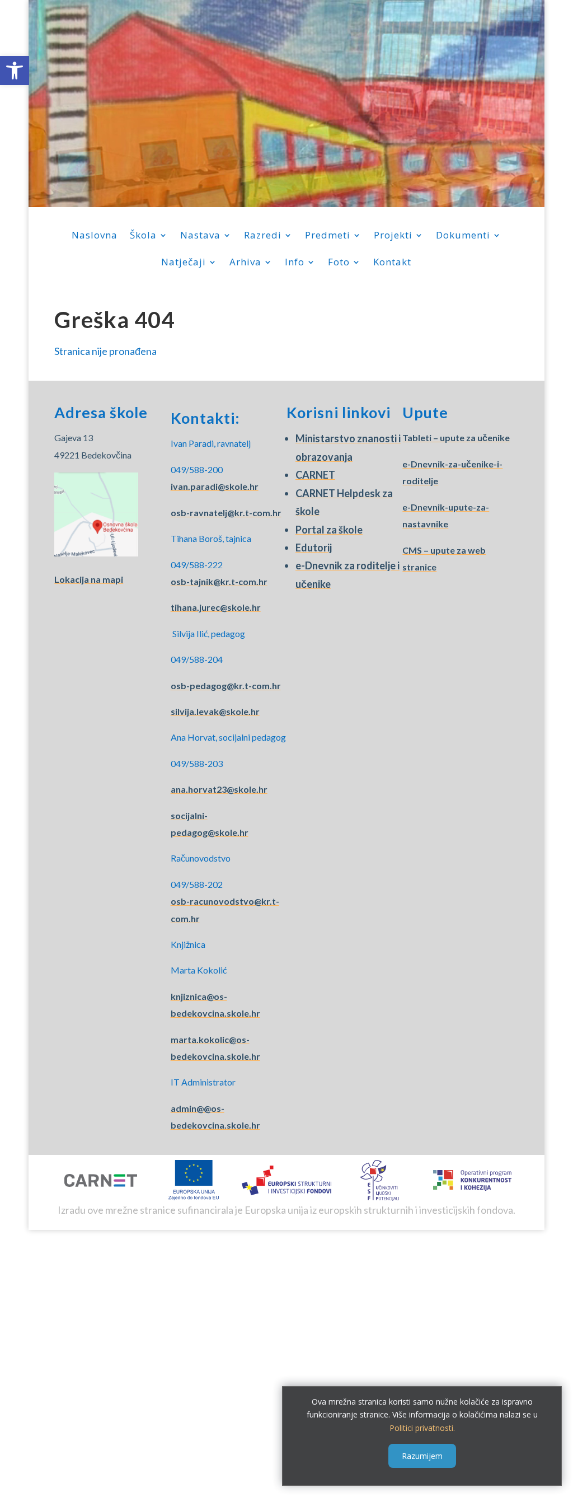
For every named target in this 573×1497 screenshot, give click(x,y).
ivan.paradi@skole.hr (215, 486)
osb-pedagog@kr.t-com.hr (226, 685)
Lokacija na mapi (88, 579)
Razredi (262, 236)
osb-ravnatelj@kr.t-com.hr (226, 512)
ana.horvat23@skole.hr (219, 789)
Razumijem (422, 1456)
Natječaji (183, 263)
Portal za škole (329, 529)
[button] (14, 70)
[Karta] (96, 553)
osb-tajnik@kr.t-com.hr (219, 581)
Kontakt (392, 263)
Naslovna (95, 236)
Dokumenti (463, 236)
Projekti (393, 236)
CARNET (315, 475)
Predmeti (327, 236)
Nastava (200, 236)
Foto (339, 263)
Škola (143, 236)
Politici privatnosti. (422, 1428)
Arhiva (245, 263)
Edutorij (313, 547)
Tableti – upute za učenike (456, 437)
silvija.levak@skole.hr (215, 711)
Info (294, 263)
